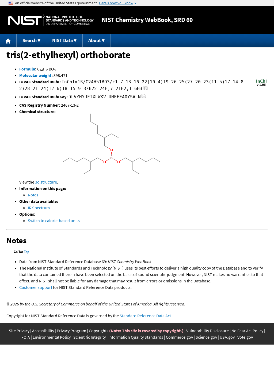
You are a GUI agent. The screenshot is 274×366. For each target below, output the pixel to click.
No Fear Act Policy (247, 330)
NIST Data (62, 40)
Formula (27, 69)
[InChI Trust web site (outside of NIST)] (261, 85)
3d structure (46, 182)
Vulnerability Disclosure (207, 330)
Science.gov (206, 337)
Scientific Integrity (89, 337)
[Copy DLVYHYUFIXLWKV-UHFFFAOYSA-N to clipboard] (144, 98)
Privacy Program (71, 330)
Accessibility (43, 330)
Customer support (35, 287)
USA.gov (227, 337)
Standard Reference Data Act (145, 315)
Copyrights (98, 330)
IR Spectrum (39, 207)
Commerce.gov (179, 337)
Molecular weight (35, 75)
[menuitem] (8, 40)
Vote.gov (245, 337)
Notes (33, 194)
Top (26, 251)
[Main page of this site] (8, 40)
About (94, 40)
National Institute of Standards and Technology (51, 20)
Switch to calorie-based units (54, 220)
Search (29, 40)
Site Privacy (19, 330)
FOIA (25, 337)
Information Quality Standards (135, 337)
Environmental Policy (52, 337)
